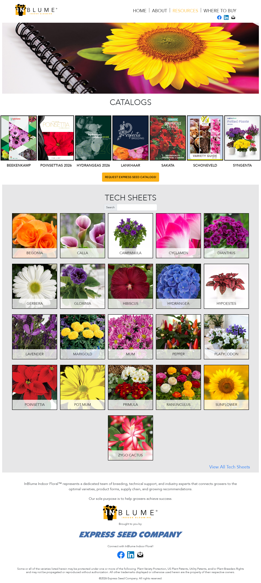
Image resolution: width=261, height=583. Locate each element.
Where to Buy (220, 11)
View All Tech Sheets (229, 467)
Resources (185, 11)
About (159, 11)
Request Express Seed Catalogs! (130, 177)
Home (139, 11)
